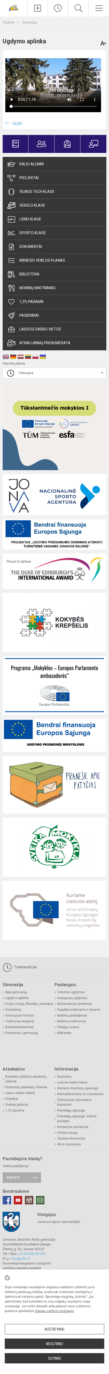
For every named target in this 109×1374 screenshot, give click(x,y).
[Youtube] (18, 1200)
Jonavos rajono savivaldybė (58, 1222)
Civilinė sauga (67, 1133)
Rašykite (13, 1178)
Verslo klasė (32, 205)
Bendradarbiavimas (19, 1027)
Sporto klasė (32, 233)
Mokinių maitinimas (37, 288)
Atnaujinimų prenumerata (44, 343)
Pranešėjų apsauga (71, 1110)
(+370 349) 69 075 (31, 1254)
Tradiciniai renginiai (19, 1021)
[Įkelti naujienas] (38, 8)
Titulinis (9, 22)
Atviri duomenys (69, 1144)
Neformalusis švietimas (74, 1004)
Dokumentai (30, 246)
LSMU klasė (30, 219)
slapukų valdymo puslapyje (54, 1311)
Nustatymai (54, 1329)
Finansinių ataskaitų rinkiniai (26, 1087)
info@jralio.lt (20, 1258)
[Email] (40, 1200)
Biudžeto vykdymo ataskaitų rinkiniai (26, 1079)
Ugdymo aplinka (17, 998)
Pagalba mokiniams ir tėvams (78, 1010)
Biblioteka (29, 274)
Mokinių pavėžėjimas (72, 1015)
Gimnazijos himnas (19, 1015)
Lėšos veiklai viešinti (20, 1093)
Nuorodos (64, 1076)
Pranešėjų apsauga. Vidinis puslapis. (77, 1118)
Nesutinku (54, 1344)
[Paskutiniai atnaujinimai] (58, 8)
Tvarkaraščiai (25, 967)
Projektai (29, 178)
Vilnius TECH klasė (36, 191)
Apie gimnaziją (16, 992)
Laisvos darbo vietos (40, 329)
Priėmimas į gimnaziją (21, 1033)
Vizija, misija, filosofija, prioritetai (29, 1004)
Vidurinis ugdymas (71, 992)
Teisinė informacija (71, 1138)
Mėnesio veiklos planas (42, 260)
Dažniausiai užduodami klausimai (74, 1102)
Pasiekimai (29, 315)
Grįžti (17, 123)
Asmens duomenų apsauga (77, 1088)
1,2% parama (31, 302)
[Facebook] (7, 1200)
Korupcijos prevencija (72, 1127)
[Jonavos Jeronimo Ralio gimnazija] (13, 7)
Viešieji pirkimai (16, 1105)
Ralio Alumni (31, 164)
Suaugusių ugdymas (72, 998)
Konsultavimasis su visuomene (80, 1094)
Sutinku (54, 1358)
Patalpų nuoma (68, 1027)
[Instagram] (29, 1200)
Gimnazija (29, 22)
